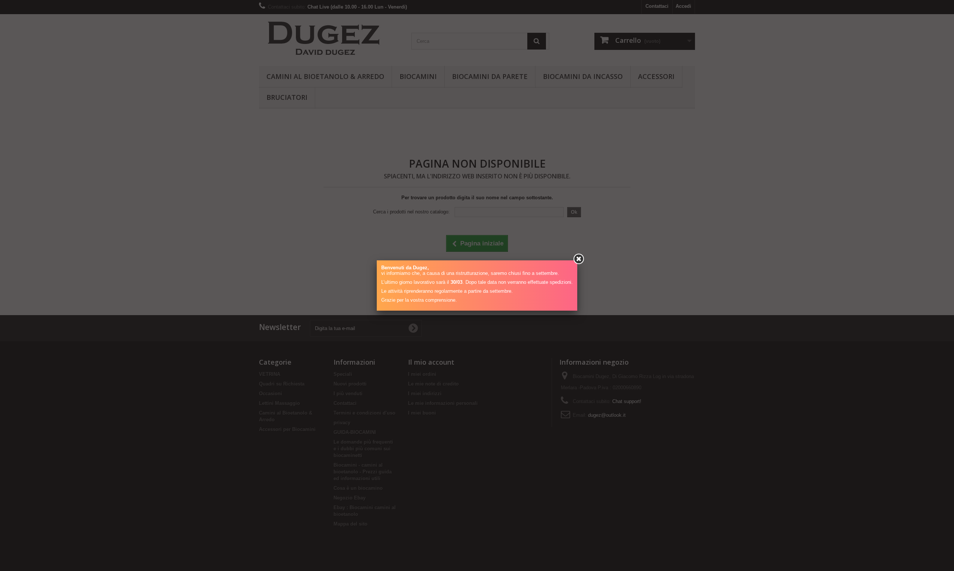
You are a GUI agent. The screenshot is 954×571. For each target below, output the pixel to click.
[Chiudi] (579, 259)
